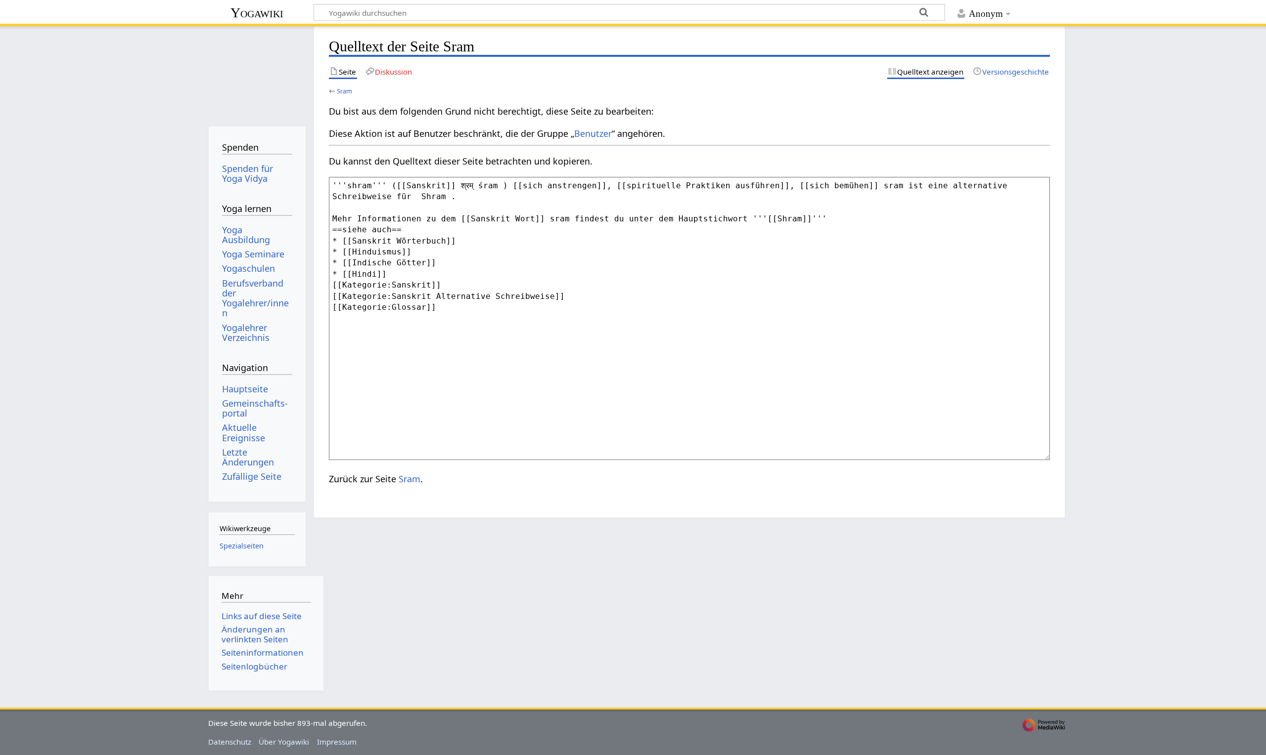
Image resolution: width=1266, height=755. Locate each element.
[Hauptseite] (257, 73)
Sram (344, 90)
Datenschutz (229, 742)
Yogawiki (256, 12)
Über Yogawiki (284, 742)
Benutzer (593, 133)
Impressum (337, 742)
